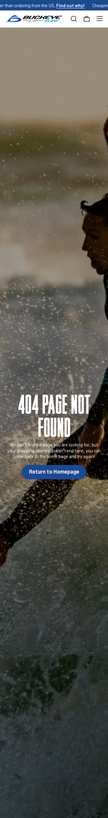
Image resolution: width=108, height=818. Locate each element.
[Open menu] (99, 18)
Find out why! (70, 6)
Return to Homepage (54, 472)
